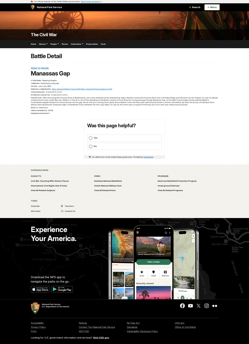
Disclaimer (132, 327)
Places (65, 44)
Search (195, 7)
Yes (95, 137)
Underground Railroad (168, 186)
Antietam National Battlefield (108, 181)
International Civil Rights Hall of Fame (49, 186)
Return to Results (40, 68)
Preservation (92, 44)
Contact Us (69, 211)
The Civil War (44, 35)
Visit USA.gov (101, 337)
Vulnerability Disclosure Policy (142, 331)
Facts (103, 44)
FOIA (33, 331)
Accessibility (37, 322)
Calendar (35, 206)
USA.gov (179, 322)
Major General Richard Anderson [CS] (96, 89)
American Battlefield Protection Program (177, 181)
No (95, 146)
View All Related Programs (170, 190)
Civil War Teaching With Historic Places (50, 181)
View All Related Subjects (43, 190)
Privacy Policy (38, 327)
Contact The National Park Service (97, 327)
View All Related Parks (105, 190)
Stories (42, 44)
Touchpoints (148, 157)
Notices (83, 322)
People (53, 44)
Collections (76, 44)
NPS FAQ (84, 331)
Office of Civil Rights (185, 327)
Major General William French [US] (66, 89)
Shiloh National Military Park (108, 186)
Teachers (69, 206)
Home (33, 44)
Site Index (35, 211)
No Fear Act (133, 322)
